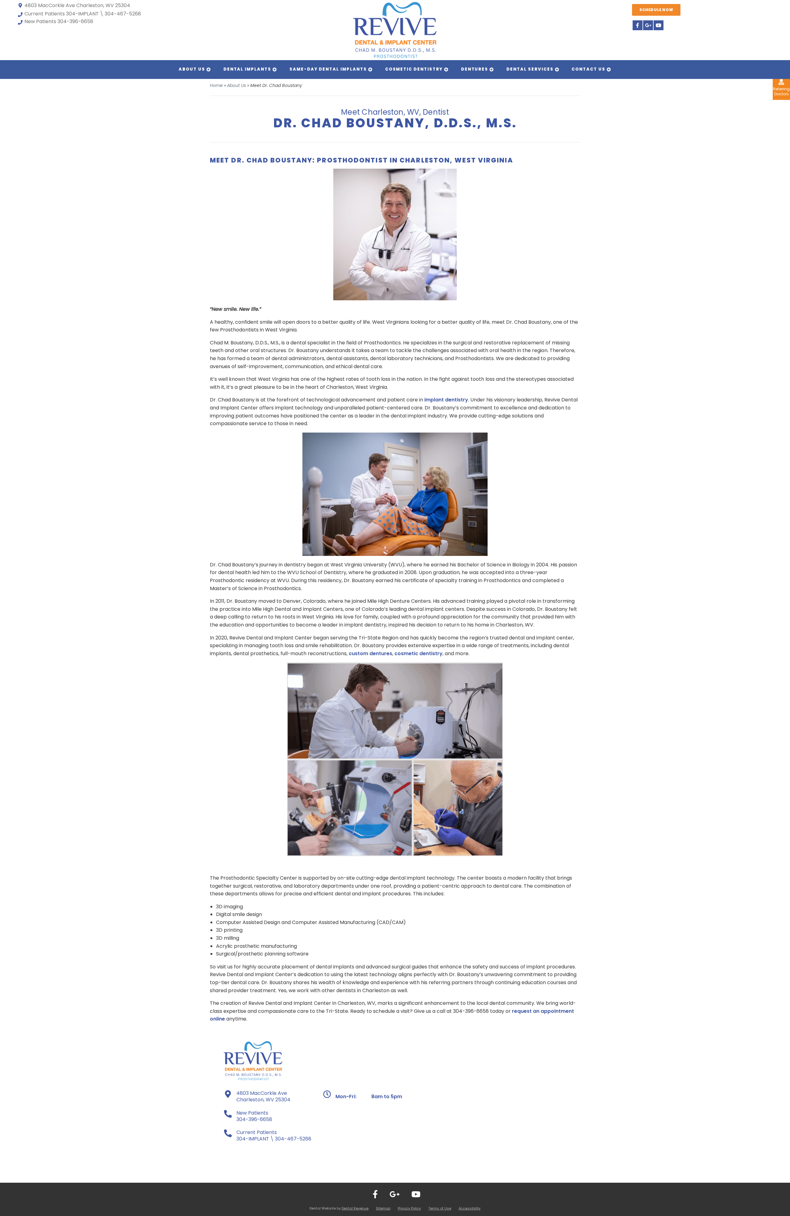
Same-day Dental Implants (328, 69)
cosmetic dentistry (418, 653)
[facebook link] (637, 24)
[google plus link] (647, 24)
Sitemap (383, 1208)
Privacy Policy (409, 1208)
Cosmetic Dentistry (414, 69)
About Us (192, 69)
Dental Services (529, 69)
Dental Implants (247, 69)
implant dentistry (446, 399)
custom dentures (370, 653)
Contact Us (588, 69)
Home (216, 85)
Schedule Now (656, 9)
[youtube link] (658, 24)
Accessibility (469, 1208)
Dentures (475, 69)
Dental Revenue (355, 1208)
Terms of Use (439, 1208)
